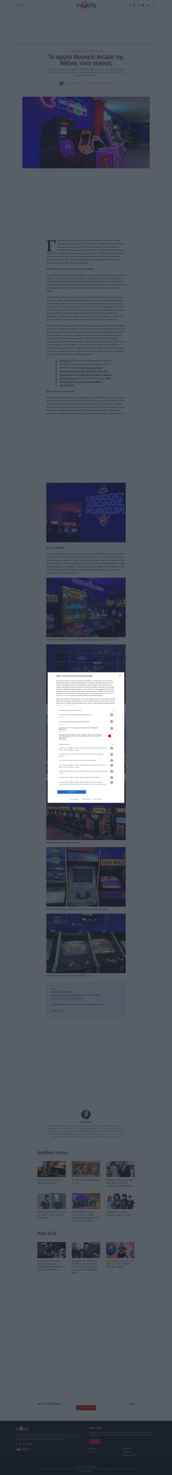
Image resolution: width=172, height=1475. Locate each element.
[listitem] (86, 710)
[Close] (120, 676)
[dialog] (86, 737)
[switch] (110, 714)
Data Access (86, 799)
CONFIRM (71, 792)
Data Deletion (74, 799)
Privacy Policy (97, 799)
